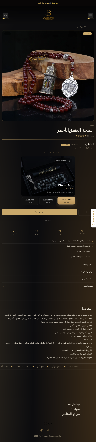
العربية (50, 423)
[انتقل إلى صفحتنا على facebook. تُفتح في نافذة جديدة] (54, 430)
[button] (93, 218)
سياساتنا (74, 409)
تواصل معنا (73, 404)
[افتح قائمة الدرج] (90, 15)
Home (92, 27)
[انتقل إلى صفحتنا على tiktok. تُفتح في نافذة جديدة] (41, 430)
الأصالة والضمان (48, 279)
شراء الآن (48, 220)
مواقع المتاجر (71, 414)
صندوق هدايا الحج (43, 3)
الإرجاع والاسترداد (48, 272)
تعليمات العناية (48, 286)
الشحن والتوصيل (48, 264)
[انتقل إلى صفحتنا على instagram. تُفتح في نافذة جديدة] (48, 430)
